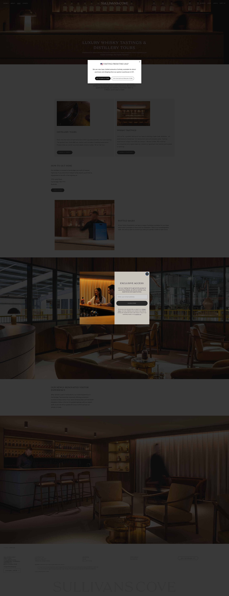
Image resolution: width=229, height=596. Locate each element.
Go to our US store (102, 78)
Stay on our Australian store (123, 78)
